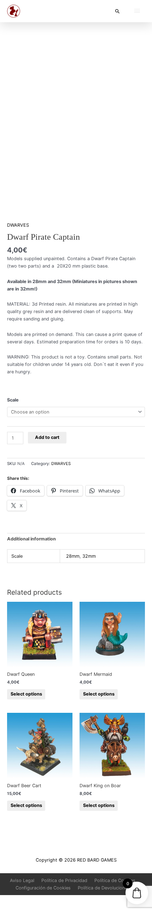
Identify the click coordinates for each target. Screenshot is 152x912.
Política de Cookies (114, 880)
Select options (26, 694)
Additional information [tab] (31, 538)
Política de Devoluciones (104, 887)
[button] (118, 11)
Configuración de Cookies (43, 887)
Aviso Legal (22, 880)
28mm (73, 556)
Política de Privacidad (64, 880)
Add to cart (47, 437)
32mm (89, 556)
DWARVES (18, 225)
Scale (13, 400)
